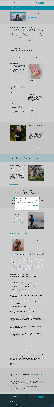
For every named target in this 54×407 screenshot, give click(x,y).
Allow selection (29, 205)
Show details (35, 208)
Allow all (35, 205)
